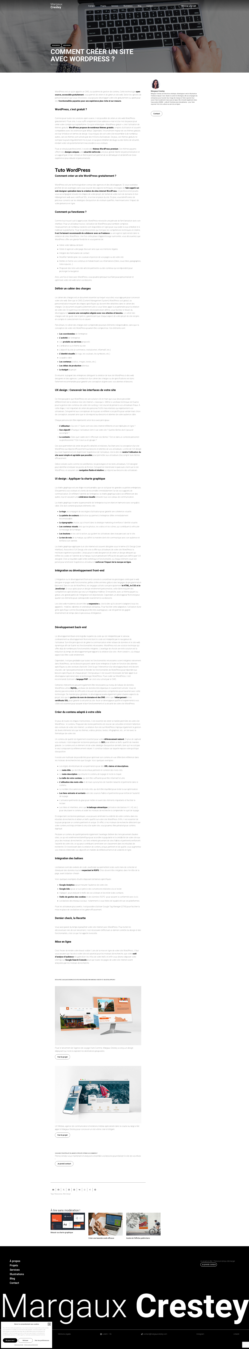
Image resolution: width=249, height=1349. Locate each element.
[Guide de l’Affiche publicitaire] (143, 1224)
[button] (49, 1324)
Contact (14, 1282)
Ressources (58, 1194)
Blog (12, 1278)
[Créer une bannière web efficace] (105, 1224)
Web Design (67, 1194)
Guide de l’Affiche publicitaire (138, 1238)
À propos (15, 1261)
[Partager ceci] (58, 1189)
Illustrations (17, 1274)
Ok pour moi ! (10, 1340)
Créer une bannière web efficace (101, 1238)
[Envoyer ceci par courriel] (53, 1189)
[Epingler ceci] (74, 1189)
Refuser (25, 1340)
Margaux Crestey (68, 65)
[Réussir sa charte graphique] (68, 1221)
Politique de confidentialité (31, 1344)
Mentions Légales (18, 1344)
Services (15, 1269)
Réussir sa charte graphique (62, 1232)
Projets (14, 1265)
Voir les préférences (42, 1340)
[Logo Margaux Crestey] (56, 6)
